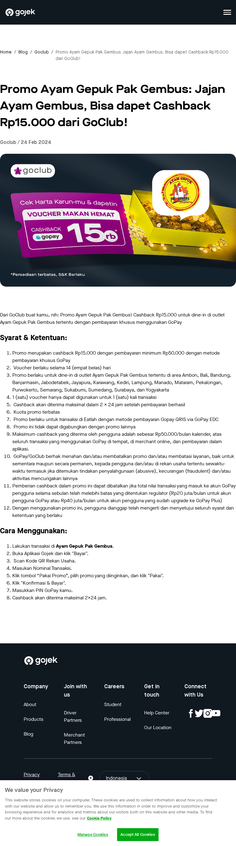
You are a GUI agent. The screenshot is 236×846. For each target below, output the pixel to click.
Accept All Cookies (137, 834)
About (30, 704)
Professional (117, 719)
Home (6, 52)
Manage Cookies (92, 834)
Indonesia (116, 778)
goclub (41, 52)
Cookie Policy (99, 818)
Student (112, 704)
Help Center (156, 712)
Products (33, 719)
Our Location (157, 727)
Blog (23, 52)
